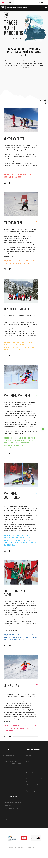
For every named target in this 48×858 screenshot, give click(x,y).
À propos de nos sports (11, 755)
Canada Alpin (30, 755)
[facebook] (40, 2)
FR (10, 2)
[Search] (34, 2)
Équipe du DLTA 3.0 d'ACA (12, 764)
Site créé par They (32, 847)
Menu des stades (10, 38)
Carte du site (7, 811)
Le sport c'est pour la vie (34, 776)
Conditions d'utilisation (11, 808)
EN (3, 2)
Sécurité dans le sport (10, 761)
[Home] (14, 7)
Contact (6, 820)
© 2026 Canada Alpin (16, 847)
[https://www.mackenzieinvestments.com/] (12, 838)
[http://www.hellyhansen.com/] (24, 838)
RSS (4, 814)
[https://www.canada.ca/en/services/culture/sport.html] (36, 838)
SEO (5, 817)
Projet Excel (7, 758)
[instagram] (42, 2)
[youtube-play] (44, 2)
